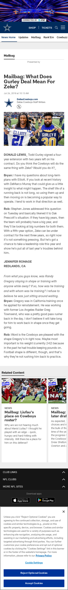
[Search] (56, 27)
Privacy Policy (44, 555)
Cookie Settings (34, 562)
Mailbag (9, 55)
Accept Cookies (34, 583)
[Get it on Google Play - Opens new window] (46, 502)
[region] (34, 548)
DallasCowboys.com (27, 99)
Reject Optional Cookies (34, 572)
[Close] (64, 512)
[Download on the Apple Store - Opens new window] (21, 501)
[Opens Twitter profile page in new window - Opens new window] (19, 107)
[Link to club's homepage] (7, 26)
